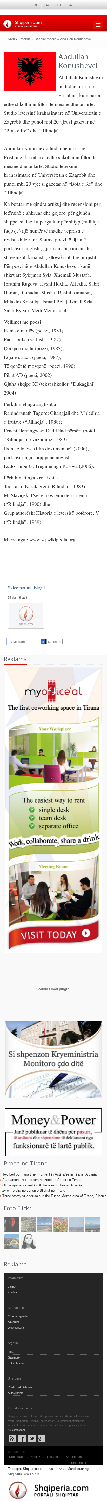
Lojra (11, 1351)
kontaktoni (18, 1429)
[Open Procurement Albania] (51, 1006)
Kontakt (35, 1456)
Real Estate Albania (20, 1387)
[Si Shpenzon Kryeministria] (51, 1058)
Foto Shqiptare (17, 1363)
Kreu (11, 38)
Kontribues (16, 1456)
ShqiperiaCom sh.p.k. (24, 1473)
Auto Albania (15, 1392)
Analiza (12, 1292)
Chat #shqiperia (18, 1316)
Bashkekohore (45, 38)
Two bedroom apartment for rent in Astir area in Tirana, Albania (49, 1174)
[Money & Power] (51, 1131)
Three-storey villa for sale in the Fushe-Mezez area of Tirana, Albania (54, 1195)
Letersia (25, 38)
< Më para (18, 641)
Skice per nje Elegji (26, 587)
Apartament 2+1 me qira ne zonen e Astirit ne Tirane (41, 1179)
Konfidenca (74, 1456)
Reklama (53, 1456)
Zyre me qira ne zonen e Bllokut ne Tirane (33, 1190)
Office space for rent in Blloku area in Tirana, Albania (42, 1185)
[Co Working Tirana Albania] (51, 809)
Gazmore (14, 1357)
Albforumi (13, 1321)
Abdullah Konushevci (76, 38)
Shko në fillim (80, 1462)
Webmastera (16, 1327)
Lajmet (12, 1286)
